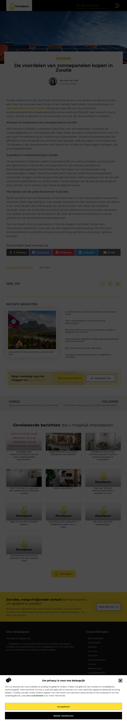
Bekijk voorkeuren (63, 715)
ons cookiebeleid (34, 695)
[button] (120, 680)
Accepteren (63, 706)
